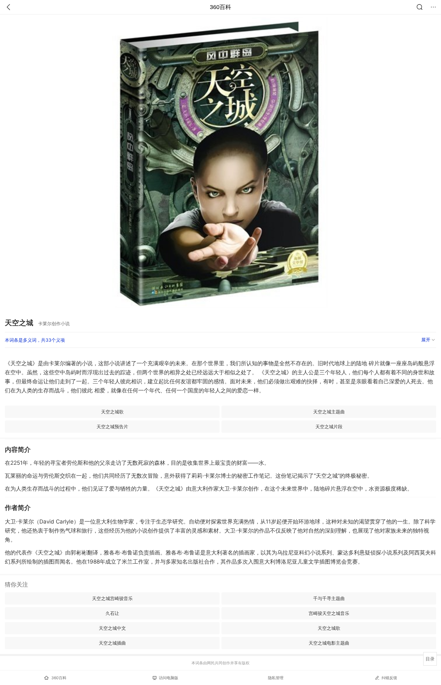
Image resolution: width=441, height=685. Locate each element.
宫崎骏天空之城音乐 (329, 613)
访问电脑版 (168, 677)
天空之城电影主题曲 (329, 643)
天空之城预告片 (112, 426)
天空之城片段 (329, 426)
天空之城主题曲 (329, 411)
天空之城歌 (112, 411)
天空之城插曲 (112, 643)
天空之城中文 (112, 628)
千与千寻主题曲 (329, 598)
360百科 (220, 7)
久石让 (112, 613)
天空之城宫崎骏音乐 (112, 598)
